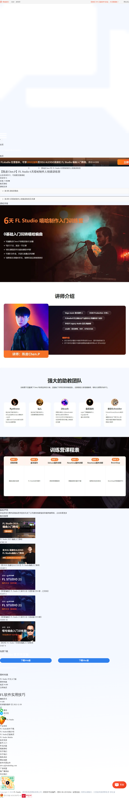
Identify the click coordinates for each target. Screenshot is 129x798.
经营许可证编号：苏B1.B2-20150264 (57, 792)
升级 (16, 150)
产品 (2, 150)
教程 (12, 150)
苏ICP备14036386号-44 (12, 796)
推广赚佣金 (4, 771)
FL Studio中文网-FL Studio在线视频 (13, 168)
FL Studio (17, 792)
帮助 (19, 150)
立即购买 (3, 688)
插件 (9, 150)
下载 (5, 150)
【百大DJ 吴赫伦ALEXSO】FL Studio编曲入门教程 (20, 565)
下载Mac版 (84, 660)
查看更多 (63, 513)
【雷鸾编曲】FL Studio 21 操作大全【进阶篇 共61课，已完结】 (24, 591)
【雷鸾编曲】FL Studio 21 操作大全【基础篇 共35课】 (21, 617)
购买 (2, 156)
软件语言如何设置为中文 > (9, 668)
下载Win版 (26, 660)
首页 (2, 145)
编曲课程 (33, 168)
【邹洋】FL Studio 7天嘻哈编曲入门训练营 (16, 643)
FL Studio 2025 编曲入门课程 (11, 539)
